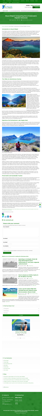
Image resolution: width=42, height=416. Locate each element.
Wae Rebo (6, 365)
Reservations (5, 2)
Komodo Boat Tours (16, 0)
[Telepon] (40, 206)
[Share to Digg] (6, 217)
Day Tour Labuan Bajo (21, 331)
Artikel (33, 293)
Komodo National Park (8, 363)
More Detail (22, 324)
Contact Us (37, 7)
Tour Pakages (8, 0)
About (36, 0)
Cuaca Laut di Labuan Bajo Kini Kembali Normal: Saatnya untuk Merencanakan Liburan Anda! (27, 290)
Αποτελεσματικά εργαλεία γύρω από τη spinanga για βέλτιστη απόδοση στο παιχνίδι (16, 379)
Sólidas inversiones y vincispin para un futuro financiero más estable (16, 381)
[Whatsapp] (40, 204)
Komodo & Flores (7, 368)
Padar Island (6, 366)
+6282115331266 (35, 5)
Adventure (30, 293)
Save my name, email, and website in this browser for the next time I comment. (18, 250)
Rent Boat (32, 0)
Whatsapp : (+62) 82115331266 (7, 399)
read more (26, 271)
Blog (9, 2)
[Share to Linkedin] (8, 217)
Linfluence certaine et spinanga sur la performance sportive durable (16, 378)
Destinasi (19, 294)
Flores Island (6, 360)
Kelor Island (6, 369)
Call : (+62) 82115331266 (6, 401)
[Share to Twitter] (3, 217)
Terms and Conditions (15, 2)
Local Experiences (30, 265)
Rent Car (27, 0)
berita (35, 293)
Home (4, 0)
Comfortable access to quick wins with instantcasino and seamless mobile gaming (18, 382)
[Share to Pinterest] (11, 217)
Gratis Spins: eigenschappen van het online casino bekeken (14, 376)
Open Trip (22, 0)
